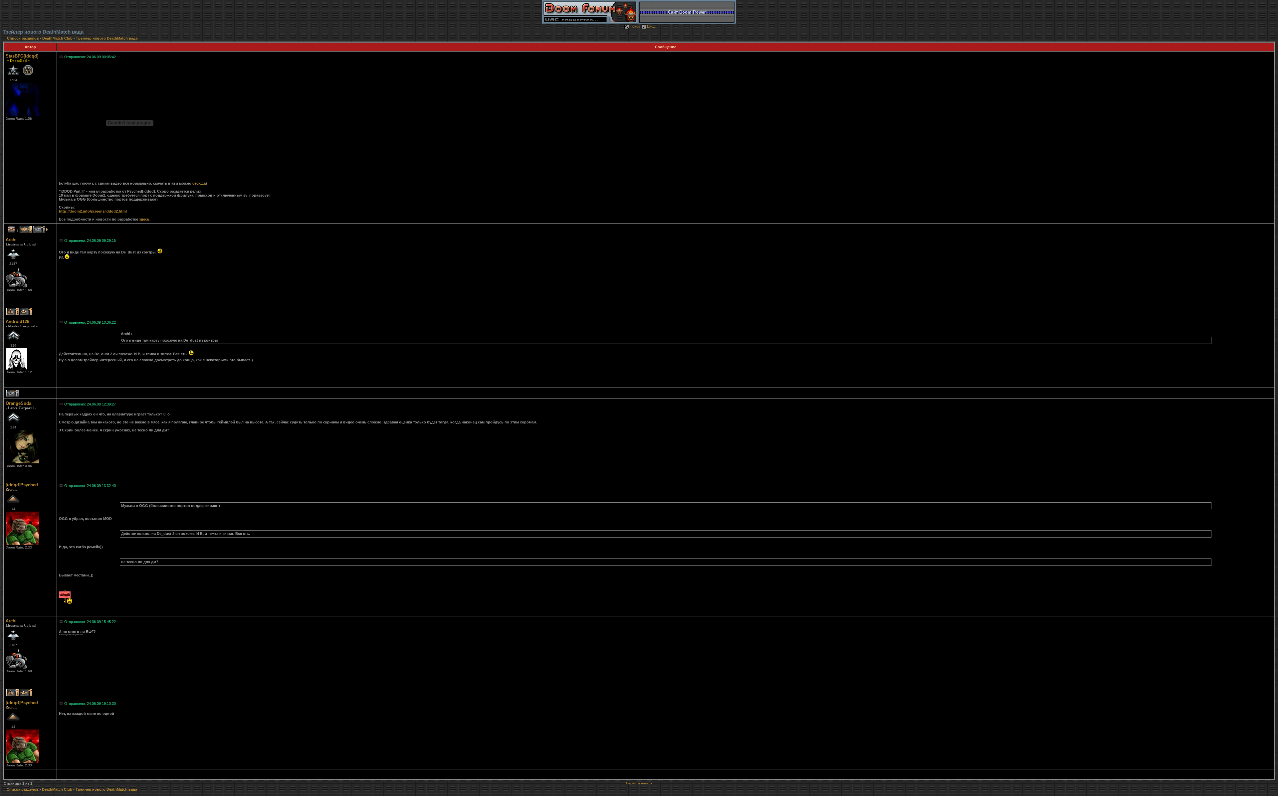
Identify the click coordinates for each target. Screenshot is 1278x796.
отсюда (199, 183)
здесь (144, 219)
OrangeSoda (18, 403)
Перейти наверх (639, 783)
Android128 (17, 321)
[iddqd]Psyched (22, 484)
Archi (11, 239)
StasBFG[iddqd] (22, 56)
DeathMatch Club (57, 38)
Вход (651, 26)
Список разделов (23, 38)
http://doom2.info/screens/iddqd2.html (93, 211)
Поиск (635, 26)
